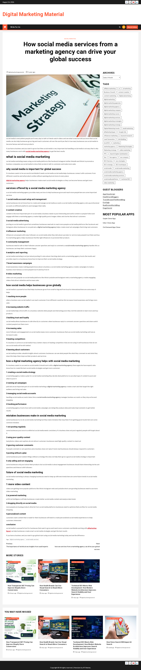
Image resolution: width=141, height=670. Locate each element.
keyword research (126, 135)
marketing (116, 143)
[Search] (119, 27)
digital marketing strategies (113, 121)
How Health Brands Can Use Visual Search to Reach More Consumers (51, 588)
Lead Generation (109, 139)
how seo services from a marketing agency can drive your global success (77, 546)
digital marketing (109, 99)
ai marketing (127, 88)
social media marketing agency (113, 172)
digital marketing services (112, 117)
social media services (32, 539)
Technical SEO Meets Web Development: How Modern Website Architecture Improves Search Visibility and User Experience (83, 590)
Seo (105, 157)
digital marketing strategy (112, 125)
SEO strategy (108, 164)
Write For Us (15, 27)
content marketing (110, 96)
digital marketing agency (17, 539)
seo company (124, 157)
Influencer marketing (111, 135)
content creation (123, 92)
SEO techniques (121, 164)
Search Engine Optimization (119, 154)
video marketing (109, 183)
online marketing (125, 150)
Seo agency (113, 157)
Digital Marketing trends (112, 128)
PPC (105, 154)
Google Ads (122, 132)
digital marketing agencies (112, 103)
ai (119, 88)
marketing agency (109, 146)
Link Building (122, 139)
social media (108, 168)
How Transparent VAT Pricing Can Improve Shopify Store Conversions (21, 588)
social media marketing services (114, 175)
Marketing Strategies (125, 146)
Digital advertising (125, 96)
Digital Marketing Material (33, 14)
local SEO (107, 143)
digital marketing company (112, 110)
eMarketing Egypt (110, 132)
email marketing (128, 128)
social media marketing (122, 168)
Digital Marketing (70, 38)
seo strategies (120, 161)
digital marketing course (111, 114)
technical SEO (125, 179)
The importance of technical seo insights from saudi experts (27, 545)
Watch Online (132, 27)
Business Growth (109, 92)
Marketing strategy (110, 150)
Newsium (77, 668)
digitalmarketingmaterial (16, 72)
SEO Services (108, 161)
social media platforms (111, 179)
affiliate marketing (110, 88)
